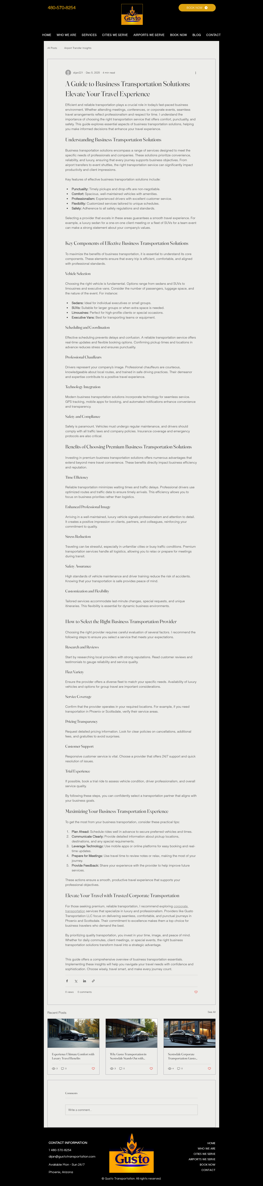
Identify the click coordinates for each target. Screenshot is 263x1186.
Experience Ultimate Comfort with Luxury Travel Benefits (73, 1056)
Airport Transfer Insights (77, 48)
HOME (211, 1143)
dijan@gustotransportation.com (72, 1156)
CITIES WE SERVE (204, 1154)
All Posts (52, 48)
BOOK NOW (207, 1165)
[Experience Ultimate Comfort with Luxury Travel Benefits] (73, 1033)
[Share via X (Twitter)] (75, 981)
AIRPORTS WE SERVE (202, 1159)
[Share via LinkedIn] (84, 981)
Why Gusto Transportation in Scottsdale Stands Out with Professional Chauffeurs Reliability (131, 1056)
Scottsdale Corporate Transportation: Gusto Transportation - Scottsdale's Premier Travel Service (185, 1056)
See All (212, 1012)
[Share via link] (93, 981)
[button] (89, 34)
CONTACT (208, 1170)
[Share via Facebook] (67, 981)
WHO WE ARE (206, 1148)
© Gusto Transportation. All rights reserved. (131, 1178)
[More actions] (195, 72)
